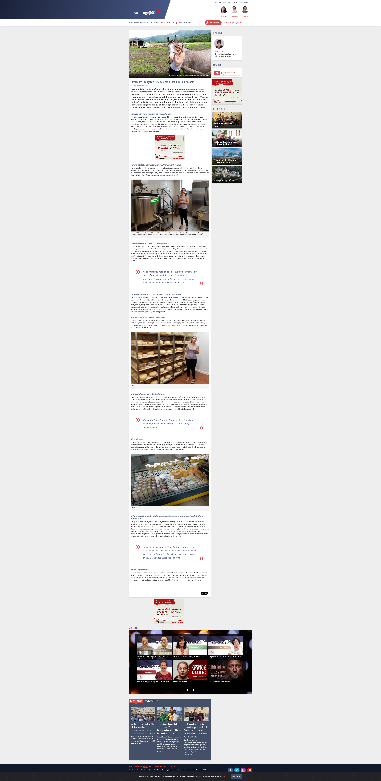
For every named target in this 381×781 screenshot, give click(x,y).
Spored (180, 22)
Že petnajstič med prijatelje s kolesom (224, 124)
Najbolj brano (136, 701)
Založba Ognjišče (243, 2)
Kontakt (225, 2)
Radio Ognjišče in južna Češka (224, 180)
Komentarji (155, 22)
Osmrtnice (132, 770)
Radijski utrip (170, 22)
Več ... (224, 776)
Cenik (229, 2)
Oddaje (162, 22)
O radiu (181, 770)
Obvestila (139, 770)
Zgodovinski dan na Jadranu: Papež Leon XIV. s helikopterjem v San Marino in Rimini (169, 728)
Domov (131, 22)
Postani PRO (218, 2)
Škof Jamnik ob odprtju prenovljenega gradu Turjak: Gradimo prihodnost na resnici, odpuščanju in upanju (196, 728)
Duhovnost (164, 766)
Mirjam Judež (219, 51)
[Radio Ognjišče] (147, 11)
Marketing (234, 2)
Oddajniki (199, 770)
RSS (204, 770)
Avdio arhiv (187, 22)
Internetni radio (190, 770)
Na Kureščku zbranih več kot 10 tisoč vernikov (143, 725)
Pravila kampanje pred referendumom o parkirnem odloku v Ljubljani (150, 772)
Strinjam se (236, 776)
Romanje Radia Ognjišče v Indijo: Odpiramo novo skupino (225, 161)
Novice (148, 22)
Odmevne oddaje (151, 701)
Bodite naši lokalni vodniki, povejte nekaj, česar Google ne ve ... (226, 143)
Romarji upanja (139, 22)
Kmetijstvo (134, 85)
